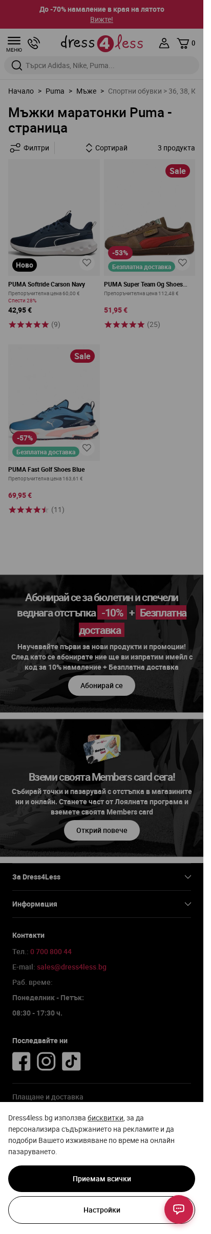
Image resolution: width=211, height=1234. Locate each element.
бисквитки (105, 1117)
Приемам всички (102, 1178)
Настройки (101, 1210)
